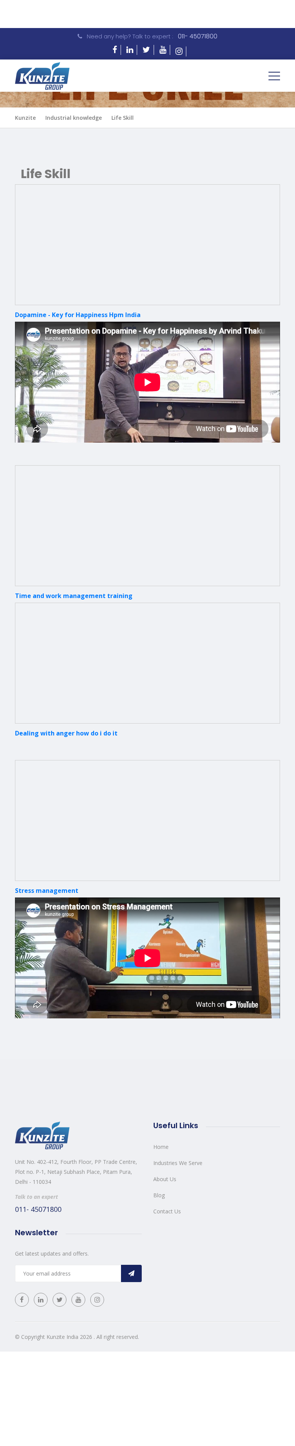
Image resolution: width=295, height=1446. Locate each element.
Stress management (46, 890)
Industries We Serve (177, 1163)
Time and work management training (74, 596)
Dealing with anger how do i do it (66, 733)
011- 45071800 (197, 36)
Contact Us (167, 1211)
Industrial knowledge (73, 117)
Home (161, 1146)
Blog (159, 1195)
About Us (164, 1179)
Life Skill (122, 117)
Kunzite (25, 117)
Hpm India (125, 315)
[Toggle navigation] (274, 75)
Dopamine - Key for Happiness (62, 315)
